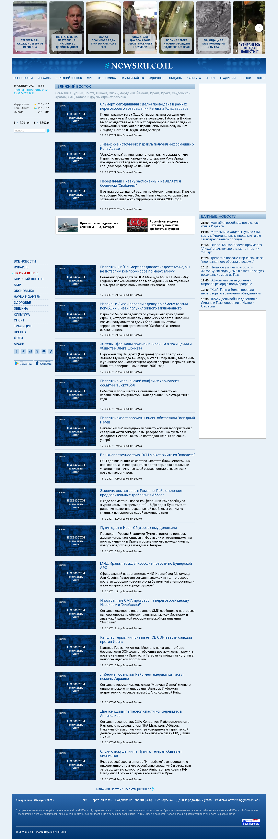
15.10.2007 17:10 (110, 478)
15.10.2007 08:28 (110, 742)
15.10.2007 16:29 (110, 518)
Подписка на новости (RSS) (133, 800)
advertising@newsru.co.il (244, 800)
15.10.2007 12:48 (110, 628)
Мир (90, 78)
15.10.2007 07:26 (110, 779)
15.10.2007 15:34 (110, 551)
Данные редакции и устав (194, 800)
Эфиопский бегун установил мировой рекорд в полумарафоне (227, 282)
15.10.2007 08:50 (110, 702)
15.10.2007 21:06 (110, 172)
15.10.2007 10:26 (110, 665)
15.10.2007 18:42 (110, 446)
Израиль (44, 78)
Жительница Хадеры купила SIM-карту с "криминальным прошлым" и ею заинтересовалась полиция (231, 235)
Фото (260, 78)
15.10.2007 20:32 (110, 209)
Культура (194, 78)
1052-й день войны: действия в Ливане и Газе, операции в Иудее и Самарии (229, 302)
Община (175, 78)
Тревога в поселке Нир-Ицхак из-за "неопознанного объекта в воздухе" (232, 259)
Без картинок (164, 800)
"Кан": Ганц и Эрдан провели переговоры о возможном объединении (231, 291)
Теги (84, 800)
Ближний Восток (69, 78)
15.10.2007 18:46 (110, 409)
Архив (19, 344)
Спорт (210, 78)
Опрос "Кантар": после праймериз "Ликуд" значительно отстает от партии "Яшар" (231, 248)
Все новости (23, 78)
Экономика (107, 78)
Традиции (228, 78)
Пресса (246, 78)
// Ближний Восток (131, 135)
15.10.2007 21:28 (110, 135)
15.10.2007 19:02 (110, 372)
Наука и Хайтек (132, 78)
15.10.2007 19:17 (110, 295)
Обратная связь (101, 800)
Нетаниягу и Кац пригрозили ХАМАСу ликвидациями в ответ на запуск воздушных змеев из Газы (232, 271)
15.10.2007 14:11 (110, 591)
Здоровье (156, 78)
